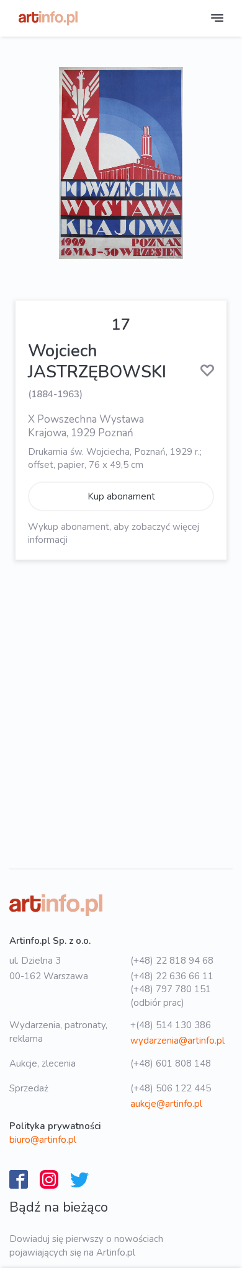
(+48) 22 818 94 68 (171, 960)
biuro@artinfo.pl (42, 1140)
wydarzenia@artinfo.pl (177, 1040)
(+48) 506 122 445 (170, 1088)
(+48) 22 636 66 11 (171, 976)
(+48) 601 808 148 (170, 1063)
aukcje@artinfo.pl (166, 1104)
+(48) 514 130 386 (170, 1025)
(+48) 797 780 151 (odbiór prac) (170, 995)
